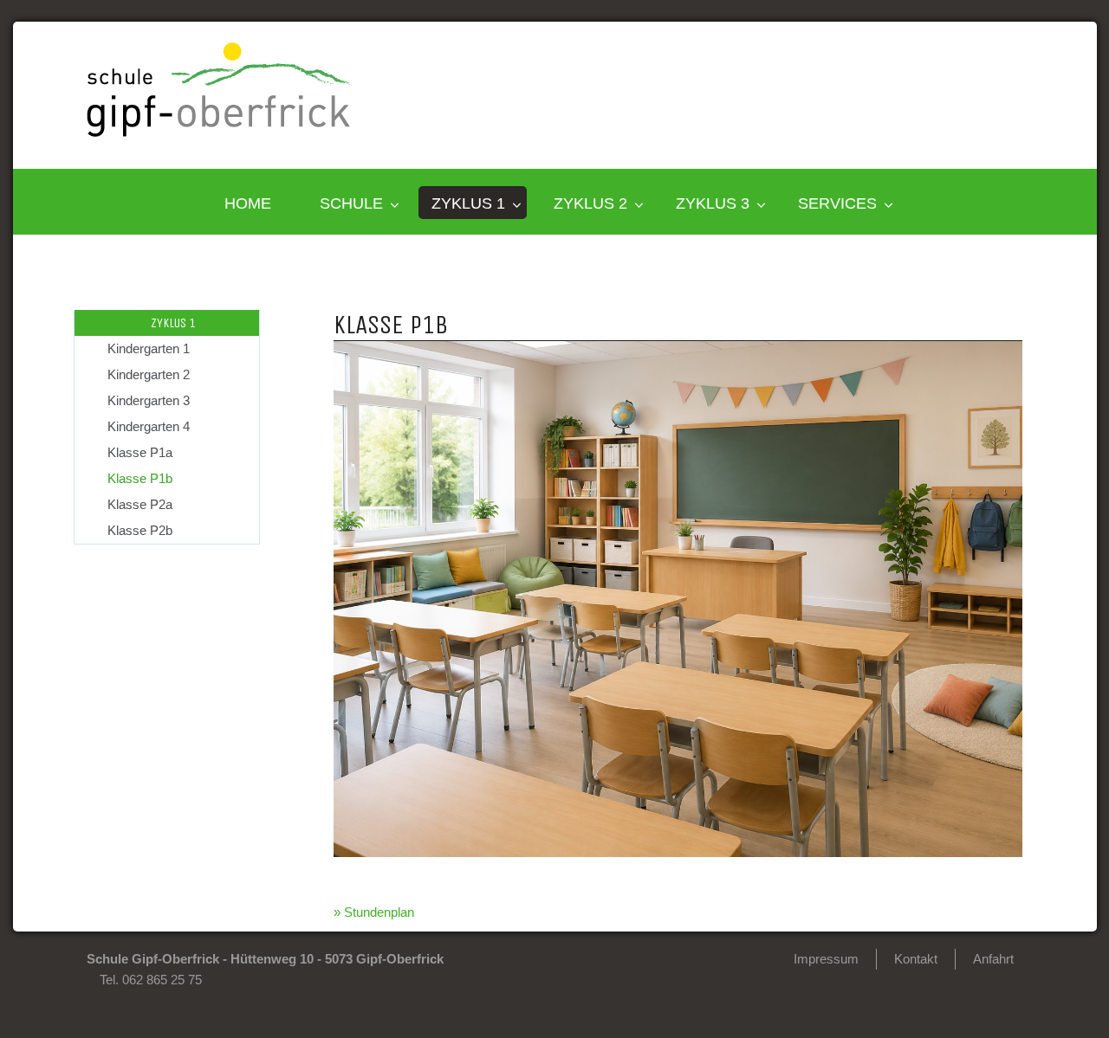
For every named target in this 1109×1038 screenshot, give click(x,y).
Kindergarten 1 (148, 348)
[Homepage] (219, 132)
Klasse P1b (139, 478)
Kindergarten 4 (148, 426)
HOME (247, 203)
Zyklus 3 (712, 203)
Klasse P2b (139, 530)
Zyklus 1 (468, 203)
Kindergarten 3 (148, 400)
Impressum (826, 958)
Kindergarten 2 (148, 374)
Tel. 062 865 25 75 (151, 979)
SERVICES (837, 203)
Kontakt (915, 958)
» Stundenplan (374, 912)
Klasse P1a (139, 452)
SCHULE (351, 203)
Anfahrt (993, 958)
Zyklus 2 (590, 203)
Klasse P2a (139, 504)
